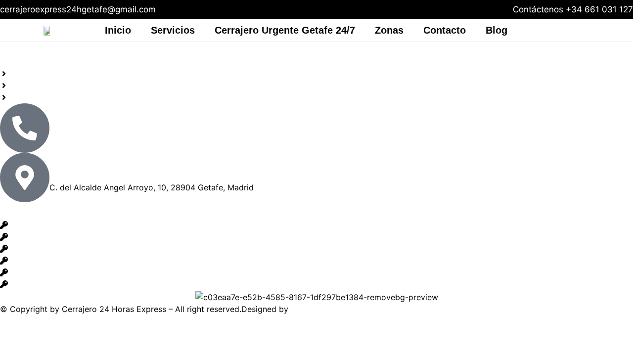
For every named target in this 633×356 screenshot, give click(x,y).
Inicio (118, 30)
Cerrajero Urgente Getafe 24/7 (285, 30)
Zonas (389, 30)
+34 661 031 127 (599, 9)
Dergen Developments (332, 309)
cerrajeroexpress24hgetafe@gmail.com (78, 9)
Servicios (173, 30)
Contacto (444, 30)
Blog (496, 30)
